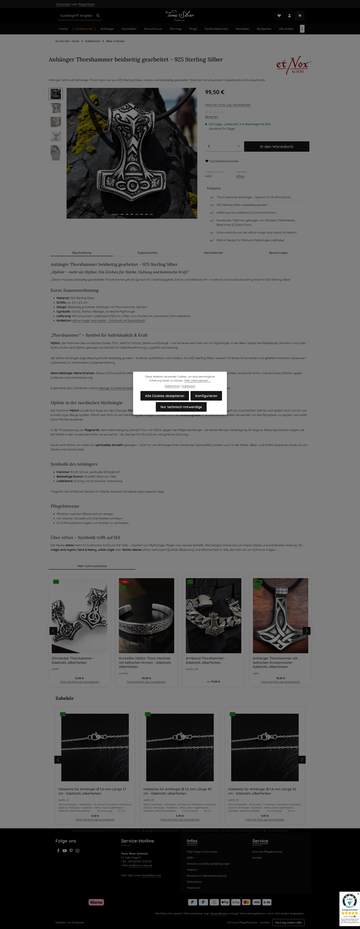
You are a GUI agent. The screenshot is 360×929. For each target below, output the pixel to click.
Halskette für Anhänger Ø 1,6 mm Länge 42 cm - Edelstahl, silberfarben (262, 791)
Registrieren (86, 4)
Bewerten (211, 116)
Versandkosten (219, 913)
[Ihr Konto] (289, 15)
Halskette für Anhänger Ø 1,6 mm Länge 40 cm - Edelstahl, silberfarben (177, 791)
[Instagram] (77, 852)
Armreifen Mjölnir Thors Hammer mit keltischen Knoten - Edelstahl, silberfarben (145, 662)
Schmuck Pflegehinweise (267, 851)
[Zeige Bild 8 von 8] (151, 214)
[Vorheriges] (53, 631)
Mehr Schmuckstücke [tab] (92, 566)
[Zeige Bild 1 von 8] (115, 214)
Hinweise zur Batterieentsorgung (206, 875)
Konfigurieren (206, 396)
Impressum (193, 887)
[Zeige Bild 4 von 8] (131, 214)
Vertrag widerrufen (288, 922)
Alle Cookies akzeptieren (164, 396)
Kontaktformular (151, 875)
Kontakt (257, 857)
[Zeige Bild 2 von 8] (122, 214)
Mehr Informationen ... (197, 380)
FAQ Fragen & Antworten (202, 851)
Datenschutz (194, 881)
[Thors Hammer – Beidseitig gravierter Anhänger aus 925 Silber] (132, 153)
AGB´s (190, 857)
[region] (123, 153)
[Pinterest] (71, 852)
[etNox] (294, 65)
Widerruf (192, 869)
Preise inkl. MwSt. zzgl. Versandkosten (228, 104)
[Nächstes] (302, 29)
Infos (192, 841)
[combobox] (76, 15)
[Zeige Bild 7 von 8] (146, 214)
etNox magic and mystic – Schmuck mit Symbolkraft (109, 320)
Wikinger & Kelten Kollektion (117, 388)
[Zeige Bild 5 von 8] (136, 214)
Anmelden (63, 4)
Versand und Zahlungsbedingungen (208, 863)
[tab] (82, 252)
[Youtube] (65, 852)
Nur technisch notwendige (181, 407)
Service (260, 841)
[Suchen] (98, 15)
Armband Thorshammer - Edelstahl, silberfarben (206, 660)
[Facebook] (58, 852)
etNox (240, 176)
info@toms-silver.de (140, 865)
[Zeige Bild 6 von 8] (141, 214)
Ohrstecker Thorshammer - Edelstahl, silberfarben (73, 660)
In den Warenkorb (276, 146)
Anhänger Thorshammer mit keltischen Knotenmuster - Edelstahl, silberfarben (275, 662)
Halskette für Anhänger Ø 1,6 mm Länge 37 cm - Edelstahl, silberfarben (92, 791)
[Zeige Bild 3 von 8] (126, 214)
